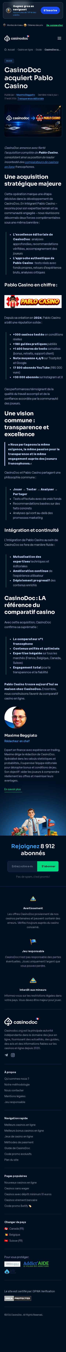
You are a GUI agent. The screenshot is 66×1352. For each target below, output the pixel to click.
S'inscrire (50, 10)
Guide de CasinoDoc (17, 1148)
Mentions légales (14, 1096)
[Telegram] (6, 1055)
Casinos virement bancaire (20, 1200)
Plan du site (11, 1159)
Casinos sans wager (16, 1188)
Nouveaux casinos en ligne (20, 1182)
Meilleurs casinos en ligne (20, 1124)
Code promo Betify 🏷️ (18, 1205)
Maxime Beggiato (25, 94)
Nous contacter (14, 1090)
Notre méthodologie (17, 1084)
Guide (39, 49)
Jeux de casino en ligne (18, 1136)
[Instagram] (13, 1055)
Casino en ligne (25, 49)
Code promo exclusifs (18, 1153)
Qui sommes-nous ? (16, 1078)
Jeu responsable (14, 1102)
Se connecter (54, 25)
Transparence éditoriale (30, 98)
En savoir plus (12, 789)
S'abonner (48, 866)
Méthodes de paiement (19, 1142)
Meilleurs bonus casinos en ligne (24, 1130)
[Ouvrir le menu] (59, 38)
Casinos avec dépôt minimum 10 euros (28, 1194)
